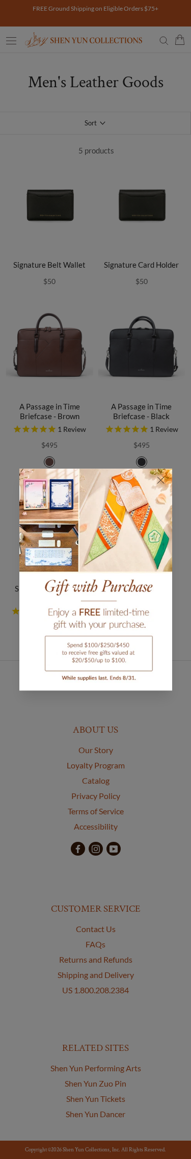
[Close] (161, 480)
